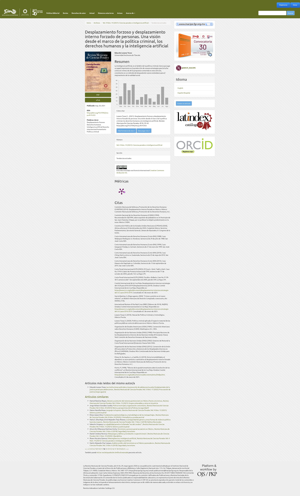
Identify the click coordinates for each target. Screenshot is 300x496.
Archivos (97, 23)
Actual (91, 13)
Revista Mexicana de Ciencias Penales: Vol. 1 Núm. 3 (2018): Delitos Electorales (132, 422)
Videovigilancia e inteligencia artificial (122, 438)
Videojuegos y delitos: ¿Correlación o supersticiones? (127, 434)
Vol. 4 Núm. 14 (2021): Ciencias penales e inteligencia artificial (126, 23)
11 (102, 449)
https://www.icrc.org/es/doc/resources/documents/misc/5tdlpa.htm (140, 375)
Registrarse (283, 5)
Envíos (65, 13)
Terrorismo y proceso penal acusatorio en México (136, 429)
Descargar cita (143, 131)
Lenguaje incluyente (114, 410)
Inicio (89, 23)
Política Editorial (52, 13)
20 (122, 449)
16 (113, 449)
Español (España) (184, 93)
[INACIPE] (194, 24)
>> (128, 449)
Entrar (295, 5)
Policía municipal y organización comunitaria (129, 405)
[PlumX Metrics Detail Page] (122, 191)
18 (117, 449)
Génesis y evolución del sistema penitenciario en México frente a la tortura (134, 401)
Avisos (119, 13)
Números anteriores (106, 13)
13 (106, 449)
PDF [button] (98, 95)
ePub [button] (98, 100)
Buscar (290, 13)
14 (109, 449)
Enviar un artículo (183, 103)
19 (120, 449)
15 (111, 449)
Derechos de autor (79, 13)
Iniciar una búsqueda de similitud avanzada (112, 452)
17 (115, 449)
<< (86, 449)
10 (100, 449)
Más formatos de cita (126, 131)
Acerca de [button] (130, 13)
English (180, 88)
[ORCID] (194, 145)
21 (124, 449)
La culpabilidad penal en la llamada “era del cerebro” (122, 424)
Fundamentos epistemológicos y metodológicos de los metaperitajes (129, 415)
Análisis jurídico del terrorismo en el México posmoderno (133, 443)
